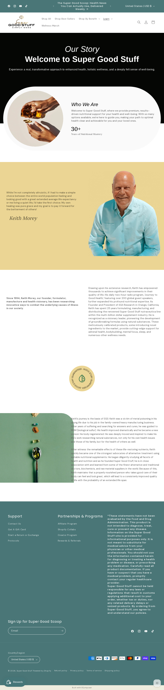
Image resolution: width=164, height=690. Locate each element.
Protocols (13, 540)
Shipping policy (112, 670)
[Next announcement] (110, 6)
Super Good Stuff (25, 671)
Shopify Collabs (67, 529)
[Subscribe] (62, 631)
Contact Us (14, 523)
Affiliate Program (67, 523)
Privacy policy (77, 670)
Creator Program (67, 535)
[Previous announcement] (53, 6)
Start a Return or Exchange (23, 535)
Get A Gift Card (17, 529)
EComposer (87, 687)
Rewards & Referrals (69, 540)
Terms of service (94, 670)
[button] (89, 18)
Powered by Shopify (42, 671)
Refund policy (60, 670)
